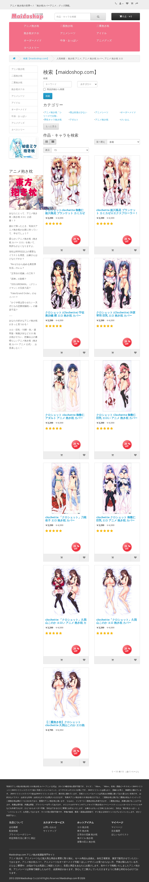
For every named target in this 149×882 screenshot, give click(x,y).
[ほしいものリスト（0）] (127, 3)
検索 (45, 78)
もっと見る (51, 126)
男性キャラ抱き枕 (53, 119)
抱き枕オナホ (31, 33)
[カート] (132, 3)
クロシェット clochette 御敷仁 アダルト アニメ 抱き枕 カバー (64, 416)
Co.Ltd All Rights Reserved (46, 878)
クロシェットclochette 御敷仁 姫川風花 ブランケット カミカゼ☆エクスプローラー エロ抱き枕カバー (66, 212)
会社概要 (13, 827)
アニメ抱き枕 (31, 25)
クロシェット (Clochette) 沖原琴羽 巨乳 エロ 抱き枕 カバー (115, 314)
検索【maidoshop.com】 (36, 58)
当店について (16, 822)
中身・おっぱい (69, 40)
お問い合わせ (49, 827)
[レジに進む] (137, 3)
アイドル (101, 33)
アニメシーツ (67, 33)
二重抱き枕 (102, 25)
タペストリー (31, 47)
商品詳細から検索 (55, 89)
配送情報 (13, 830)
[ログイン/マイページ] (121, 3)
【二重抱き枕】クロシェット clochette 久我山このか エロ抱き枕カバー (64, 724)
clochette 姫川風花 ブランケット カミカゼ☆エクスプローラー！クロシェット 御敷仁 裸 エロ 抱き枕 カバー (117, 212)
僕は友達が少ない (78, 112)
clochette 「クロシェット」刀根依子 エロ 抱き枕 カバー (65, 519)
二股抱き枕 (66, 25)
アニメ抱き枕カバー (32, 861)
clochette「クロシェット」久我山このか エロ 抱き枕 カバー (116, 621)
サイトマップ (49, 830)
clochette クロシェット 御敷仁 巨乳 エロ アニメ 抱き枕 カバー (116, 519)
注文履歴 (115, 830)
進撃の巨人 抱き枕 (86, 841)
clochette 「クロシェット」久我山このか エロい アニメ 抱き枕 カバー (65, 621)
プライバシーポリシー (20, 834)
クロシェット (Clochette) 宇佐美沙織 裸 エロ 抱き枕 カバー (64, 314)
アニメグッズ (104, 40)
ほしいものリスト (120, 834)
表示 (47, 150)
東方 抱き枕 (83, 830)
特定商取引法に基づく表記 (22, 838)
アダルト (74, 119)
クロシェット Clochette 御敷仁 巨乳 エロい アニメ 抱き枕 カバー (116, 416)
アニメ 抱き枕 (16, 858)
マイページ (116, 827)
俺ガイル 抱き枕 (85, 838)
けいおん (125, 119)
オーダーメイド (33, 40)
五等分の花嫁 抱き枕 (87, 834)
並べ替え (100, 141)
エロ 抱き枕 (83, 827)
